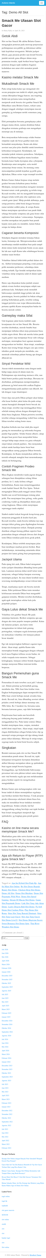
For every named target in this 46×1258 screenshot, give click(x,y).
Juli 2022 (5, 1129)
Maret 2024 (6, 1054)
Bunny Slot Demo (9, 889)
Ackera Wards (8, 3)
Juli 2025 (5, 994)
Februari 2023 (6, 1103)
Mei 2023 (5, 1092)
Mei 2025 (5, 1002)
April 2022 (5, 1140)
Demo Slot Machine (24, 893)
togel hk (4, 1201)
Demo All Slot (8, 893)
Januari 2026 (6, 972)
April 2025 (5, 1005)
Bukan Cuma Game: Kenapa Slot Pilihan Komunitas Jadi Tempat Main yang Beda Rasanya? (21, 1172)
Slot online (5, 1247)
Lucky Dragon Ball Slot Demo (21, 906)
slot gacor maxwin (8, 1210)
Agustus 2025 (6, 991)
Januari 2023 (6, 1107)
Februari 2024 (6, 1058)
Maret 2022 (6, 1144)
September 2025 (7, 987)
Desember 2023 (7, 1065)
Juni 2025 (5, 998)
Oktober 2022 (6, 1118)
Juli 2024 (5, 1039)
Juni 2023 (5, 1088)
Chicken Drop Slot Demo (29, 889)
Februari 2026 (6, 968)
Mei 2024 (5, 1047)
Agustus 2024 (6, 1035)
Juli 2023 (5, 1084)
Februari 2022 (6, 1148)
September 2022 (7, 1122)
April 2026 (5, 961)
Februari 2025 (6, 1013)
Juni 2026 (5, 953)
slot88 (4, 1224)
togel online (6, 1196)
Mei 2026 (5, 957)
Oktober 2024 (6, 1028)
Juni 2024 (5, 1043)
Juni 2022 (5, 1133)
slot (3, 1229)
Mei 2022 (5, 1137)
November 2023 (7, 1069)
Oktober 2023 (6, 1073)
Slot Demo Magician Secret (30, 920)
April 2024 (5, 1050)
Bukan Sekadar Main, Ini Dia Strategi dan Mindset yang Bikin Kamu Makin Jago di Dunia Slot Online (23, 1184)
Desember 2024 (7, 1021)
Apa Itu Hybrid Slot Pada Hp (24, 883)
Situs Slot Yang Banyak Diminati (22, 913)
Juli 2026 (5, 949)
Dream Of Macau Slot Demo (22, 899)
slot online (5, 1219)
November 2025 (7, 979)
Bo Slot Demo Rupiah (30, 886)
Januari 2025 (6, 1017)
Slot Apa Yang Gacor (30, 916)
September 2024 (7, 1032)
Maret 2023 (6, 1099)
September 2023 (7, 1077)
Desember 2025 (7, 975)
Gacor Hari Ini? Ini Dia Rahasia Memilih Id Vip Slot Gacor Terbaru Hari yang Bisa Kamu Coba (22, 1165)
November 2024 (7, 1024)
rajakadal (5, 1205)
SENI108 (5, 1215)
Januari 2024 (6, 1062)
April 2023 (5, 1095)
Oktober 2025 (6, 983)
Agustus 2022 (6, 1125)
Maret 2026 (6, 964)
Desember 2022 (7, 1110)
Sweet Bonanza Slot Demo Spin (15, 923)
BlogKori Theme (35, 1255)
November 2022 (7, 1114)
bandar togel (6, 1238)
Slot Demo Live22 (9, 920)
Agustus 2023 (6, 1080)
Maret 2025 (6, 1009)
